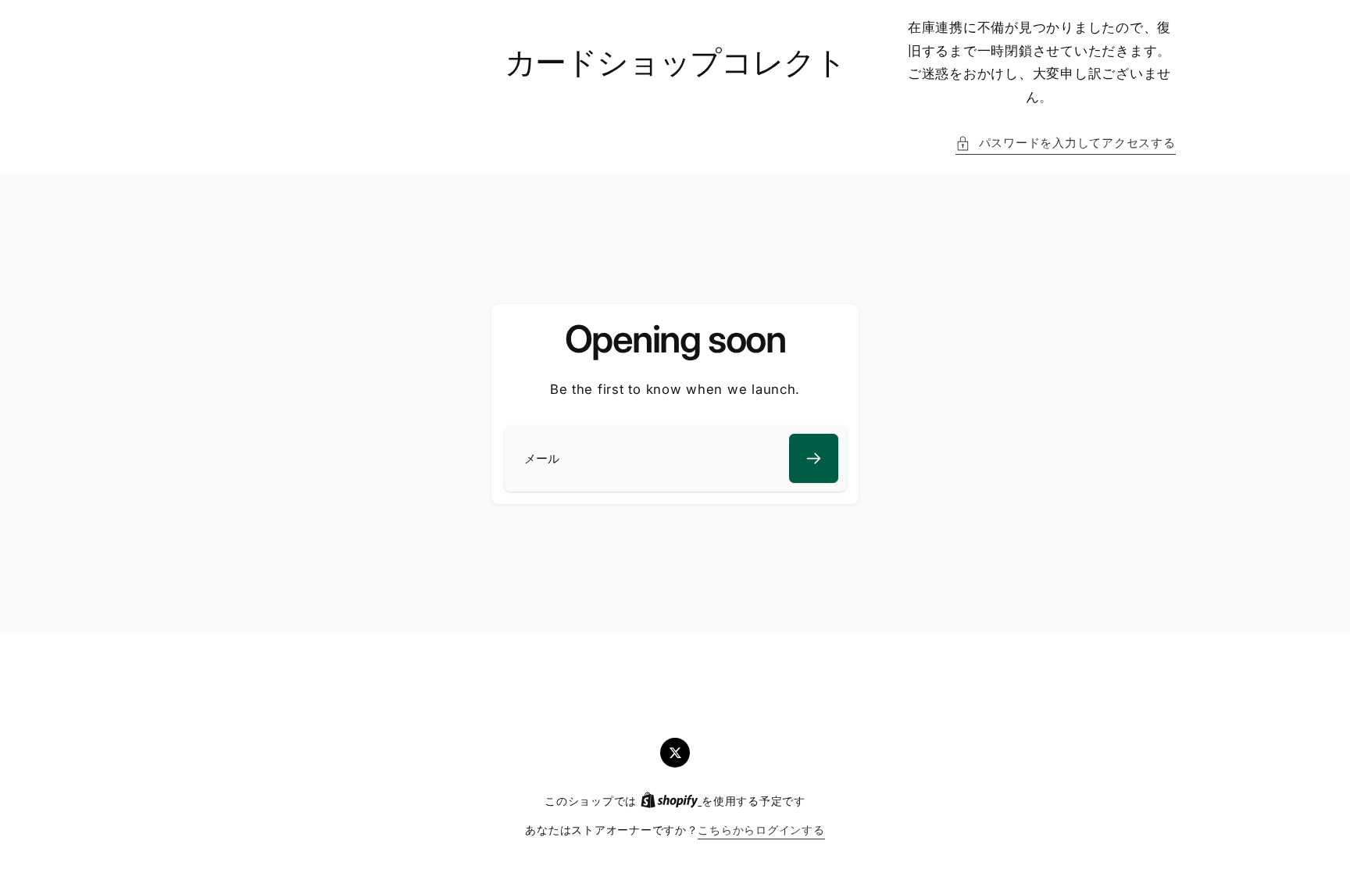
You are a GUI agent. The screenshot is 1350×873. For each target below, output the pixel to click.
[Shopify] (671, 801)
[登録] (813, 458)
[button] (1065, 144)
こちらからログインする (761, 830)
